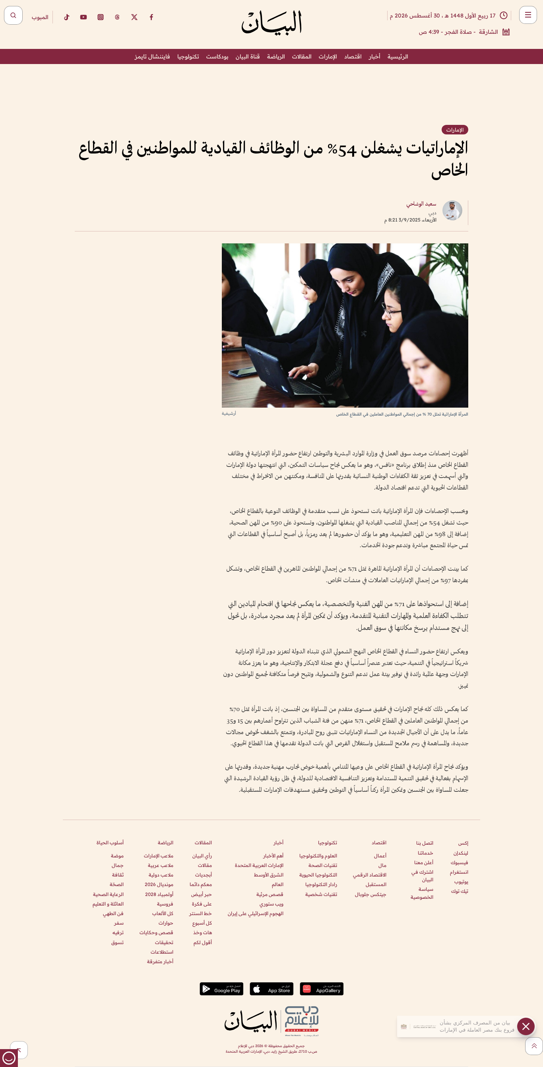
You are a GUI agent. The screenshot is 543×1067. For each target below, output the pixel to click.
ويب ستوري (271, 904)
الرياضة (276, 56)
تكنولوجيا (188, 56)
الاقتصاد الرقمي (369, 875)
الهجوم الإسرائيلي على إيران (255, 913)
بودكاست (217, 56)
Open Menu (528, 14)
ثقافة (118, 875)
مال (382, 865)
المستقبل (376, 884)
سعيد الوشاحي (421, 204)
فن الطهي (113, 913)
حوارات (166, 923)
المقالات (302, 56)
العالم (277, 884)
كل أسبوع (202, 923)
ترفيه (118, 932)
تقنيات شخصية (321, 894)
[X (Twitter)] (134, 17)
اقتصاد (353, 56)
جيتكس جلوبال (370, 894)
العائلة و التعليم (108, 904)
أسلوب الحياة (110, 842)
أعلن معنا (423, 862)
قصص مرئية (269, 894)
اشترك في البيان (422, 875)
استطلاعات (162, 952)
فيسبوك (459, 862)
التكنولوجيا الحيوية (318, 875)
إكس (463, 843)
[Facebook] (151, 17)
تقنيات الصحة (322, 865)
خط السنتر (200, 913)
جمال (118, 865)
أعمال (380, 856)
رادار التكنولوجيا (321, 884)
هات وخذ (202, 932)
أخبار (374, 56)
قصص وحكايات (156, 932)
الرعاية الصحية (108, 894)
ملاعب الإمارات (158, 856)
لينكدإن (461, 853)
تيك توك (459, 891)
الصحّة (117, 884)
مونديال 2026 (159, 884)
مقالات (205, 865)
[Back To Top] (534, 1046)
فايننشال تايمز (152, 56)
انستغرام (459, 872)
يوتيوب (461, 881)
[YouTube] (83, 17)
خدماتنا (425, 853)
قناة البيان (248, 56)
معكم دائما (201, 884)
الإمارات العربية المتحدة (259, 865)
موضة (117, 856)
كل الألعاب (162, 913)
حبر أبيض (201, 894)
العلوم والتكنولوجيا (318, 856)
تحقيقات (164, 942)
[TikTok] (66, 17)
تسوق (117, 942)
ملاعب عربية (160, 865)
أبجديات (203, 875)
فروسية (165, 904)
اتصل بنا (424, 843)
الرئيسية (398, 56)
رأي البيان (202, 856)
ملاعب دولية (161, 875)
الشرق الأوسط (268, 875)
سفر (119, 923)
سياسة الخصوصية (422, 893)
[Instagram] (100, 17)
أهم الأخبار (273, 856)
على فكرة (202, 904)
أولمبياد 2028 (159, 894)
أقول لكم (203, 942)
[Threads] (117, 17)
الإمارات (328, 56)
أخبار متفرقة (160, 961)
